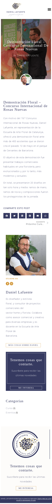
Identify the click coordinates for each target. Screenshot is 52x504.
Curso (9, 408)
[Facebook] (7, 283)
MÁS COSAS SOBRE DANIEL (23, 345)
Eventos (10, 412)
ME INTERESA (26, 488)
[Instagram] (11, 283)
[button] (49, 9)
